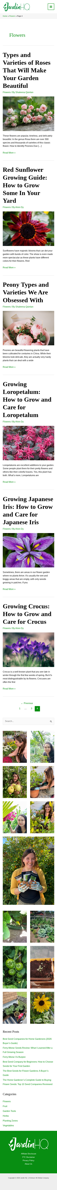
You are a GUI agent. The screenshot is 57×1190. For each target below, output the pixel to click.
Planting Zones (10, 1121)
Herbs (6, 1116)
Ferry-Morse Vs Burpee (14, 1057)
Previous (27, 703)
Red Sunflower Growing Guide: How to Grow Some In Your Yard (25, 185)
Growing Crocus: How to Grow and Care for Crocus (27, 614)
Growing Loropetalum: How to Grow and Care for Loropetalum (27, 399)
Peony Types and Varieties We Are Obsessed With (26, 292)
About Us (28, 1164)
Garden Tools (9, 1111)
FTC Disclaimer (28, 1157)
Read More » (9, 152)
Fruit (5, 1106)
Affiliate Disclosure (28, 1154)
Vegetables (8, 1125)
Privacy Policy (28, 1160)
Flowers (7, 92)
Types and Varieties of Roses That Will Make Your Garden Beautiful (26, 70)
